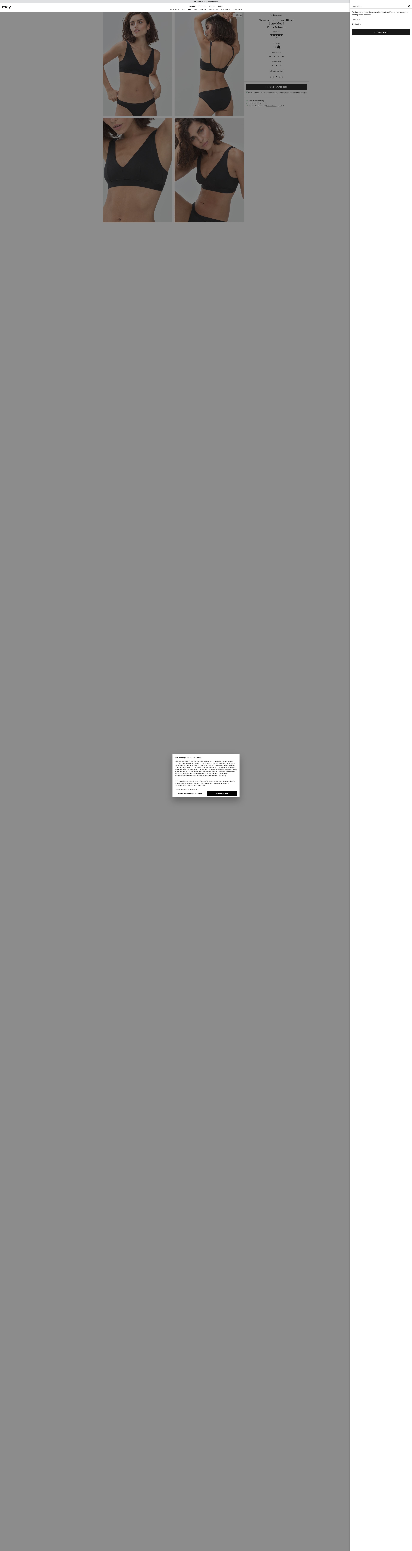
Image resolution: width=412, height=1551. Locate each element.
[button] (276, 36)
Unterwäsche (213, 9)
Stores (212, 6)
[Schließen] (409, 6)
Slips (195, 9)
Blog (220, 6)
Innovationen (174, 9)
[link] (276, 92)
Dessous (203, 9)
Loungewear (238, 9)
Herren (202, 6)
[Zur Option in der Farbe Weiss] (274, 47)
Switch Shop (381, 32)
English (358, 24)
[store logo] (6, 7)
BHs (189, 9)
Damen (192, 6)
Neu (183, 9)
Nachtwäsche (225, 9)
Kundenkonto (216, 1)
